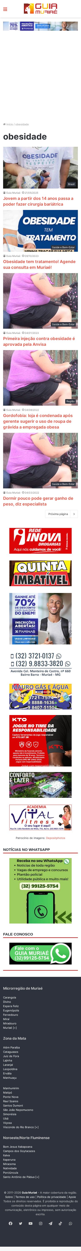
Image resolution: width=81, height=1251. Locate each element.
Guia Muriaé (13, 192)
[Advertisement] (40, 77)
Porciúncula (10, 1172)
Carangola (9, 997)
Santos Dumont (13, 1105)
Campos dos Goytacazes (19, 1151)
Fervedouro (10, 1014)
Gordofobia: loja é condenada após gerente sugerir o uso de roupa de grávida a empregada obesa (38, 421)
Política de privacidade (51, 1197)
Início (9, 124)
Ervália (7, 1073)
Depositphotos (55, 838)
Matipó (7, 1092)
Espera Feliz (11, 1006)
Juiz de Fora (11, 1056)
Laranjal (8, 1064)
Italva (6, 1155)
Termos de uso (25, 1197)
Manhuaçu (10, 1077)
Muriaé (7, 1027)
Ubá (5, 1118)
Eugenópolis (11, 1010)
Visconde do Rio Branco (18, 1127)
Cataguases (10, 1051)
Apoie (72, 1197)
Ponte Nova (10, 1096)
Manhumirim (11, 1088)
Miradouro (9, 1023)
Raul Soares (10, 1101)
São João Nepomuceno (18, 1109)
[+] (15, 1027)
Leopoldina (10, 1069)
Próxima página (58, 514)
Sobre (9, 1197)
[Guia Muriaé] (40, 9)
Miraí (6, 1019)
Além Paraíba (11, 1047)
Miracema (9, 1164)
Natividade (10, 1168)
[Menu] (5, 10)
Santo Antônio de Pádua (18, 1177)
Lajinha (7, 1060)
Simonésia (9, 1114)
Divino (7, 1001)
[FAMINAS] (40, 26)
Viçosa (7, 1122)
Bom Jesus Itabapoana (17, 1146)
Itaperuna (9, 1159)
